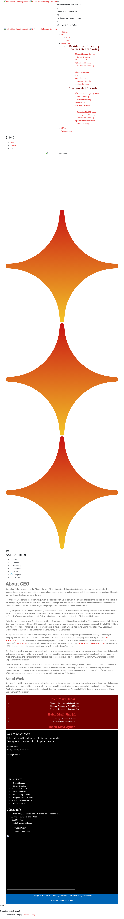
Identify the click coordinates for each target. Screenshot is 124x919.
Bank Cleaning (82, 96)
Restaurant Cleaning (85, 118)
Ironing (78, 75)
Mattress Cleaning (84, 81)
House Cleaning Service (85, 54)
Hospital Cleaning (82, 105)
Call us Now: (62, 11)
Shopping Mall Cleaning (86, 112)
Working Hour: (63, 18)
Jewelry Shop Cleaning (85, 115)
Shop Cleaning (82, 123)
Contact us (67, 131)
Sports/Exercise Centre (85, 120)
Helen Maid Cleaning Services (91, 643)
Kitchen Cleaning (84, 63)
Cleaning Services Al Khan (64, 721)
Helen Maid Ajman (62, 727)
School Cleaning (82, 102)
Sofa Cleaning (81, 78)
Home (13, 143)
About (13, 145)
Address (60, 25)
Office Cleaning (87, 94)
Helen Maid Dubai (62, 699)
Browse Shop (29, 915)
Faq (67, 40)
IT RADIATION (67, 900)
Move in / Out (81, 60)
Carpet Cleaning (83, 57)
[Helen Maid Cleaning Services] (17, 1)
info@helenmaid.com (65, 4)
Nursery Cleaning (83, 99)
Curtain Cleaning (82, 84)
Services (66, 43)
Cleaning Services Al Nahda (64, 719)
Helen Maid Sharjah (62, 714)
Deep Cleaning (83, 72)
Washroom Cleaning (85, 66)
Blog (65, 128)
